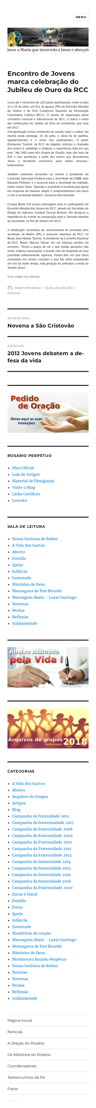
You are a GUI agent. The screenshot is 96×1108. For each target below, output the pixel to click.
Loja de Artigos (26, 474)
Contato (19, 500)
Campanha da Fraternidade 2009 (42, 835)
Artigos (19, 803)
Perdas (18, 610)
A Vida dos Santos (28, 545)
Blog (16, 809)
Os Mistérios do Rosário (29, 1054)
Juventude (21, 577)
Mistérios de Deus (28, 584)
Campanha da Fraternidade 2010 (42, 842)
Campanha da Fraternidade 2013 (42, 855)
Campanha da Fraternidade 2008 (42, 829)
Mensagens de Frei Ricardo (37, 591)
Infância (19, 571)
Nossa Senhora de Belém (35, 538)
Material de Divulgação (33, 481)
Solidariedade (24, 623)
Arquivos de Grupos (30, 796)
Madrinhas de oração (31, 933)
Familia (19, 558)
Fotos (17, 907)
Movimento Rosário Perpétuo (39, 959)
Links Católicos (26, 494)
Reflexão (20, 617)
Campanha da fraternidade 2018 (41, 881)
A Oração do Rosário (25, 1043)
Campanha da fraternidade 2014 (41, 861)
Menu (81, 17)
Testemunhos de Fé (26, 1077)
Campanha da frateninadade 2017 (43, 822)
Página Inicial (19, 1020)
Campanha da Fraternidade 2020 (42, 887)
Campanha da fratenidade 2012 (40, 816)
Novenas (20, 604)
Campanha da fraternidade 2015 (41, 868)
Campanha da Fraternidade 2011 (41, 848)
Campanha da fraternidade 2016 (41, 874)
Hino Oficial (23, 468)
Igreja (17, 564)
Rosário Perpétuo (28, 288)
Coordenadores (21, 1066)
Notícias (13, 293)
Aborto (18, 551)
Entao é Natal (24, 894)
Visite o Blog (23, 487)
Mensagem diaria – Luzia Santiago (44, 597)
